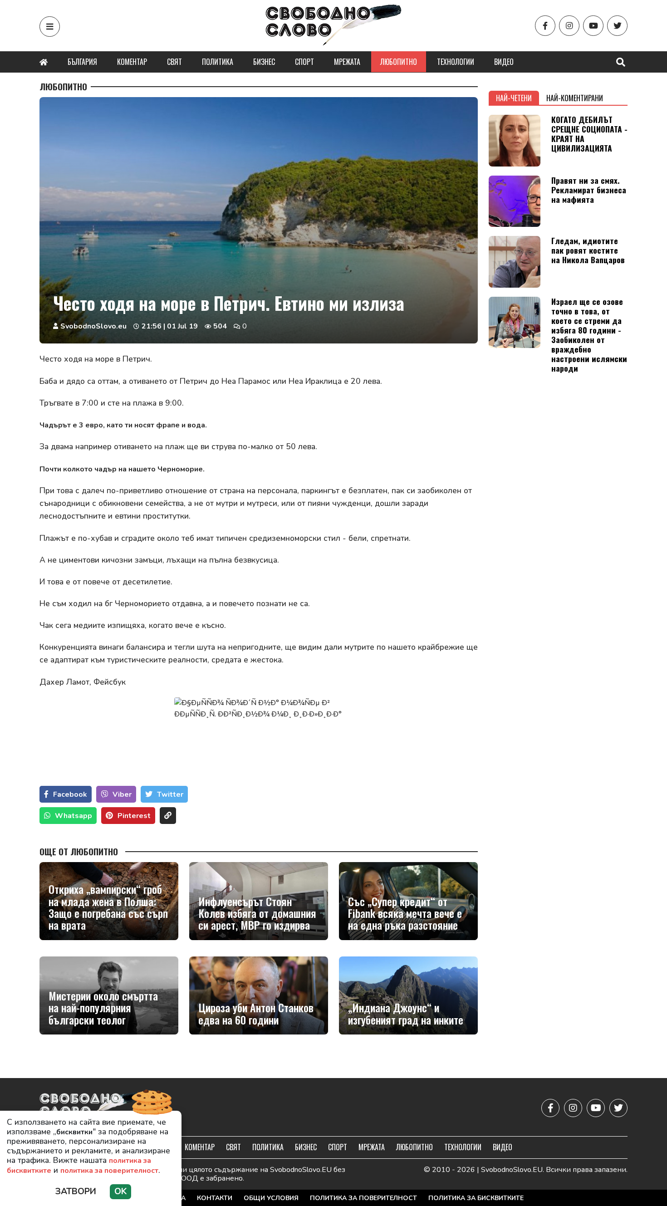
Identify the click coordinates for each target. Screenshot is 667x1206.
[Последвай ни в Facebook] (545, 25)
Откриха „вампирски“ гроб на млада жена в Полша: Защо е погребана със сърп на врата (108, 907)
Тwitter (170, 794)
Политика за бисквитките (476, 1198)
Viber (122, 794)
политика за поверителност (109, 1171)
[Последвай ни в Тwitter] (617, 25)
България (82, 61)
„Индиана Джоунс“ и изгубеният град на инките (405, 1013)
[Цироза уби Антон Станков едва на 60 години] (258, 995)
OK (120, 1191)
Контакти (214, 1198)
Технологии (455, 61)
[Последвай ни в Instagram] (569, 25)
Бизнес (264, 61)
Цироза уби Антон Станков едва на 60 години (256, 1013)
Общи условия (271, 1198)
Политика (217, 61)
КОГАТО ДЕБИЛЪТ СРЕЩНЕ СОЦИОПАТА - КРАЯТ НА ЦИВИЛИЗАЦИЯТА (589, 133)
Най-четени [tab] (514, 98)
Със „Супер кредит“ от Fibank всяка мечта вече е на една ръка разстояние (405, 913)
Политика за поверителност (363, 1198)
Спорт (304, 61)
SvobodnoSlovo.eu (93, 326)
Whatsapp (73, 816)
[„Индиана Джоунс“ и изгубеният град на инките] (408, 995)
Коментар (132, 61)
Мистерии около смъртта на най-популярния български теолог (103, 1007)
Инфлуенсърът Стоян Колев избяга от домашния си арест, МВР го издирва (257, 913)
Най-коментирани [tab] (574, 98)
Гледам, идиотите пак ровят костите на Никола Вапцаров (588, 250)
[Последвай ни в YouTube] (593, 25)
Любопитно (398, 61)
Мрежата (347, 61)
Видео (504, 61)
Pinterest (134, 816)
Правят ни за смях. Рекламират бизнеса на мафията (588, 189)
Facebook (70, 794)
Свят (174, 61)
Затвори (75, 1191)
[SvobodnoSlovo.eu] (92, 1108)
